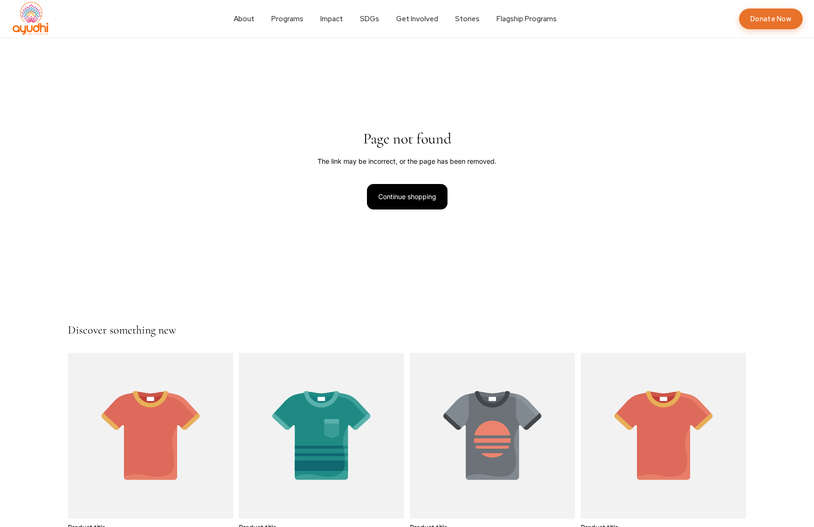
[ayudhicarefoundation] (31, 19)
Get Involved (417, 19)
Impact (331, 19)
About (244, 19)
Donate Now (770, 18)
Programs (287, 19)
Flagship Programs (527, 19)
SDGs (369, 19)
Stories (467, 19)
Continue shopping (407, 196)
